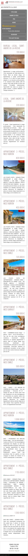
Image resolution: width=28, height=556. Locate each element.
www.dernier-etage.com (14, 551)
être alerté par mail (14, 38)
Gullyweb (5, 555)
